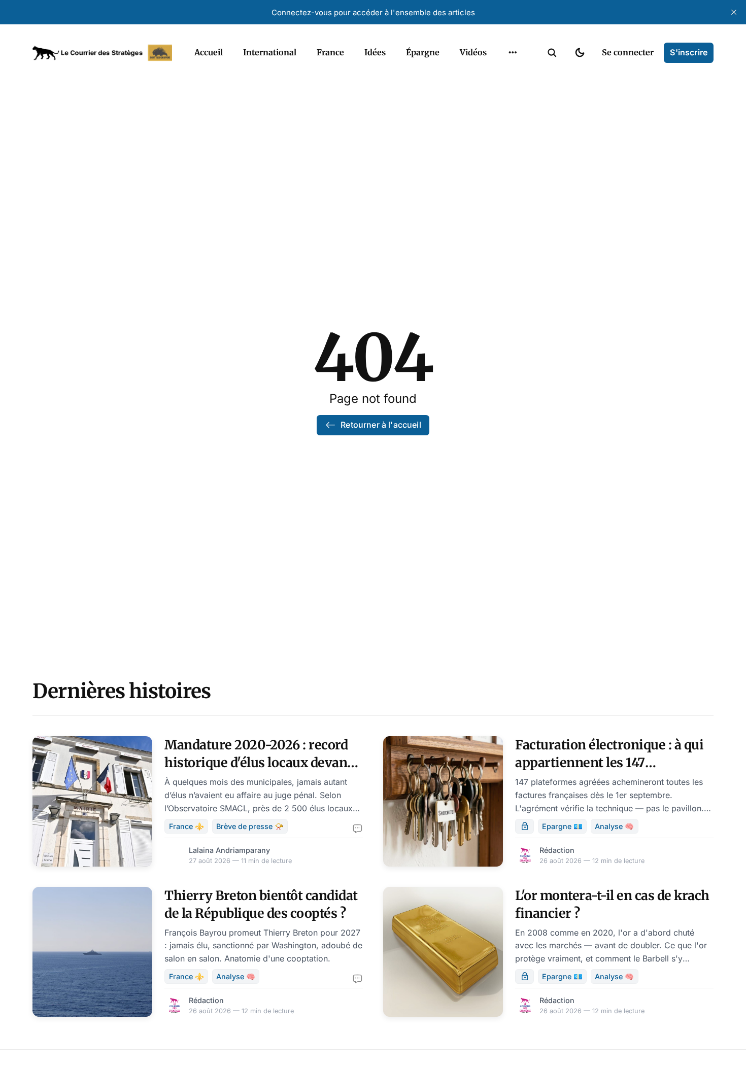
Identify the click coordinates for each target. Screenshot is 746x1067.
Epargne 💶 (562, 826)
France (330, 52)
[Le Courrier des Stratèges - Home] (102, 53)
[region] (512, 53)
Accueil (208, 52)
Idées (375, 52)
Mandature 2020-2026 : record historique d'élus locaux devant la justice (258, 762)
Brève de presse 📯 (250, 826)
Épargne (422, 52)
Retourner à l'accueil (381, 425)
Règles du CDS (512, 76)
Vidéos (473, 52)
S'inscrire (688, 52)
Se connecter (628, 52)
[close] (734, 12)
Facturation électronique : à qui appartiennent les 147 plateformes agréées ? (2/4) (609, 762)
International (269, 52)
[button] (552, 53)
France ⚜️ (186, 826)
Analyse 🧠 (614, 826)
